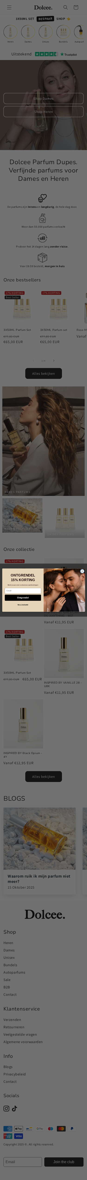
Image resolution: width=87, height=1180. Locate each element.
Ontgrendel (23, 597)
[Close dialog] (82, 571)
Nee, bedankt (22, 605)
